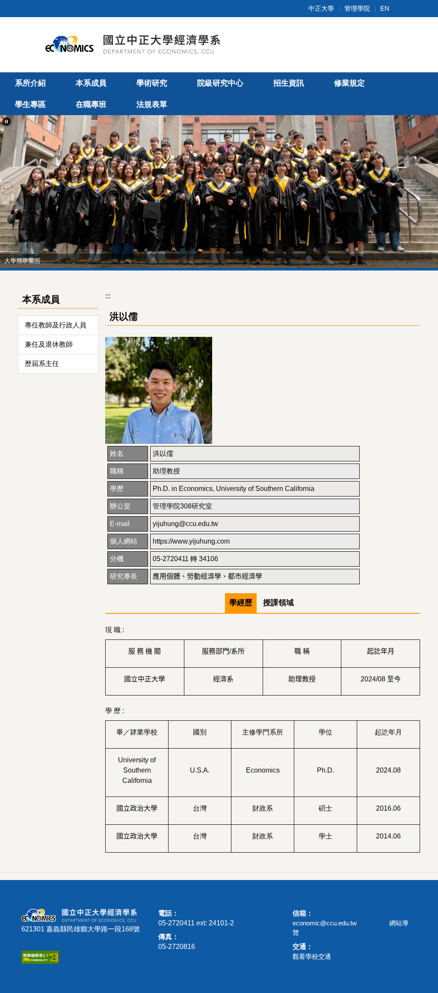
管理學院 (357, 8)
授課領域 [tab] (278, 602)
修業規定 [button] (349, 83)
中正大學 (321, 8)
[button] (6, 121)
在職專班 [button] (91, 104)
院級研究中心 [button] (220, 83)
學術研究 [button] (151, 83)
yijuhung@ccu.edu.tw (185, 523)
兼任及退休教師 (49, 344)
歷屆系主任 (42, 363)
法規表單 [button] (151, 104)
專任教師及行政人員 (55, 325)
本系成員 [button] (91, 83)
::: (107, 296)
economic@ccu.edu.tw (325, 923)
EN (384, 8)
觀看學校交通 (312, 956)
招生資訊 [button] (288, 83)
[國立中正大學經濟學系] (138, 44)
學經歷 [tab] (240, 602)
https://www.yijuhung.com (191, 541)
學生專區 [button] (30, 104)
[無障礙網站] (40, 956)
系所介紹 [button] (30, 83)
